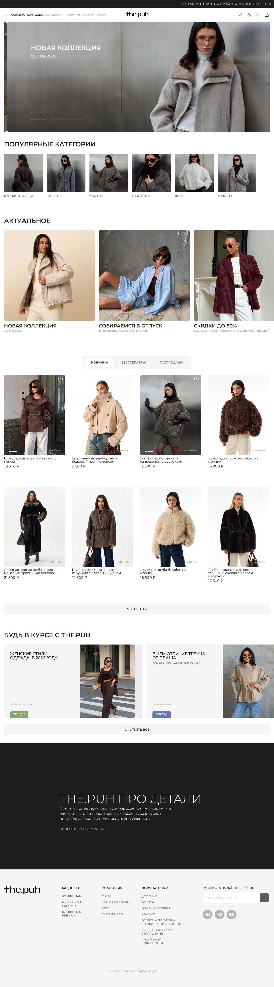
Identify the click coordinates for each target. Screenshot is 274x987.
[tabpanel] (137, 77)
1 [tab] (10, 451)
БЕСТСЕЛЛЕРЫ (133, 362)
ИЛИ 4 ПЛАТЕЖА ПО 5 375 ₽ (22, 580)
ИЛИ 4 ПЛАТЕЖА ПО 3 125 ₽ (158, 469)
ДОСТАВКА (149, 896)
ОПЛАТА (147, 902)
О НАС (106, 896)
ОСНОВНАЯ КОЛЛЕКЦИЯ (27, 14)
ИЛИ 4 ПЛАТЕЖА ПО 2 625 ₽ (22, 469)
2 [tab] (12, 451)
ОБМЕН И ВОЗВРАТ (155, 908)
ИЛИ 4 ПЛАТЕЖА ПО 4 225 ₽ (226, 469)
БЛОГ (106, 908)
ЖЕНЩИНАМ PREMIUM (60, 14)
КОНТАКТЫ (149, 914)
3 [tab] (15, 451)
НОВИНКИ (99, 362)
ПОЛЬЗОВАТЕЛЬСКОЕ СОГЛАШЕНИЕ (158, 931)
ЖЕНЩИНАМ (72, 896)
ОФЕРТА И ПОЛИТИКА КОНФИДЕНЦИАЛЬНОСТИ (161, 922)
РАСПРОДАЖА (171, 362)
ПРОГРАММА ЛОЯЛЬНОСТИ (152, 941)
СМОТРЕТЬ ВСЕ (137, 609)
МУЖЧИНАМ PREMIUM (91, 14)
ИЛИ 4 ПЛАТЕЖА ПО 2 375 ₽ (90, 469)
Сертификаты (113, 914)
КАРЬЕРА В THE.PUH (117, 902)
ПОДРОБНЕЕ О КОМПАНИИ (82, 829)
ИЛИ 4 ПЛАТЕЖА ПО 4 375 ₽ (90, 580)
